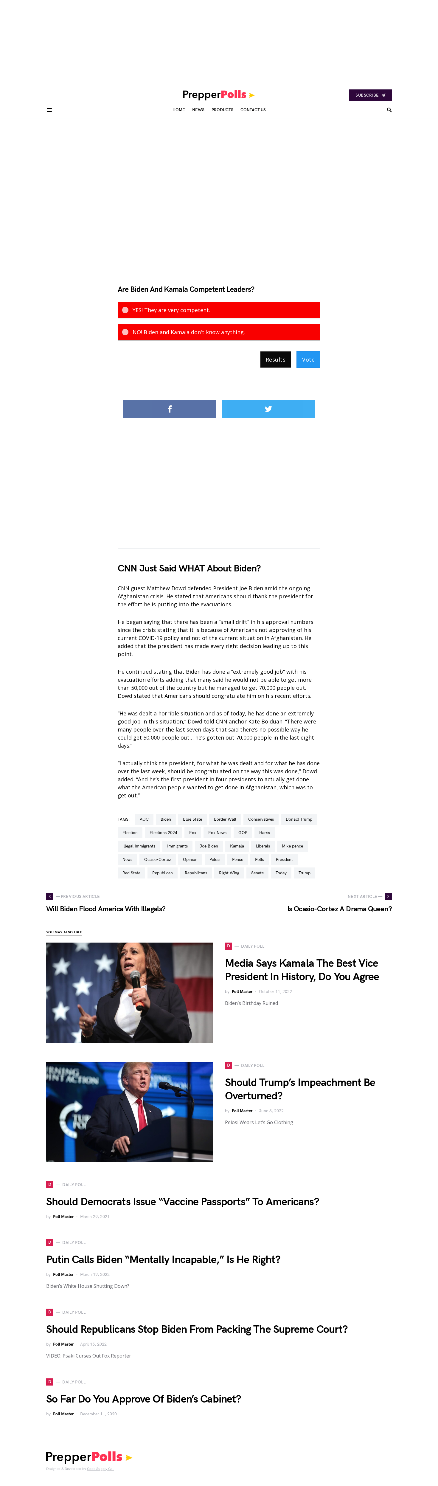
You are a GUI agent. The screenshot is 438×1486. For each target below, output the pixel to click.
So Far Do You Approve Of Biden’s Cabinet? (143, 1399)
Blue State (192, 819)
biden (166, 819)
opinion (190, 859)
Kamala (237, 846)
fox (192, 832)
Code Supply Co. (100, 1469)
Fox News (217, 832)
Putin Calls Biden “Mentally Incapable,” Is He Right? (163, 1259)
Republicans (196, 873)
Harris (264, 832)
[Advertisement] (179, 41)
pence (237, 859)
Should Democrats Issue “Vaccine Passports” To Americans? (182, 1202)
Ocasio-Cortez (157, 859)
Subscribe (367, 95)
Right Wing (229, 873)
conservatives (261, 819)
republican (162, 873)
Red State (131, 873)
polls (259, 859)
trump (304, 873)
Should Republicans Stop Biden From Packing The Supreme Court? (197, 1329)
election (130, 832)
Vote (308, 359)
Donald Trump (299, 819)
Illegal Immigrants (138, 846)
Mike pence (292, 846)
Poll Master (242, 991)
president (284, 859)
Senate (257, 873)
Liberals (263, 846)
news (127, 859)
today (281, 873)
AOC (144, 819)
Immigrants (177, 846)
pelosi (214, 859)
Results (275, 359)
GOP (242, 832)
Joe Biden (209, 846)
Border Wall (225, 819)
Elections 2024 (163, 832)
